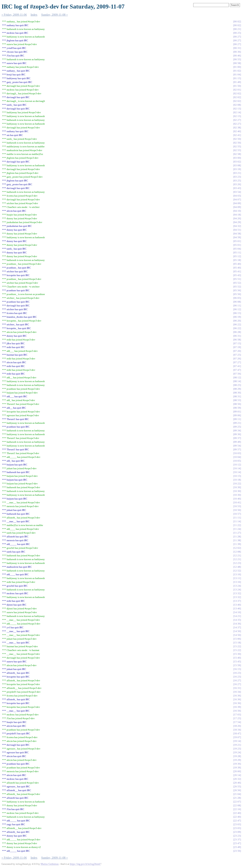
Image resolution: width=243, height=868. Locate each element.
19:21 (237, 744)
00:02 (237, 21)
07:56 (237, 373)
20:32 (237, 778)
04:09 (237, 203)
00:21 (237, 29)
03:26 (237, 184)
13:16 (237, 582)
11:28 (237, 536)
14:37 (237, 627)
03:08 (237, 165)
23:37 (237, 839)
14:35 (237, 619)
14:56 (237, 635)
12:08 (237, 551)
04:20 (237, 218)
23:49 (237, 847)
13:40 (237, 604)
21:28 (237, 797)
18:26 (237, 725)
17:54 (237, 722)
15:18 (237, 642)
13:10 (237, 574)
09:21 (237, 423)
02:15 (237, 116)
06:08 (237, 301)
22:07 (237, 801)
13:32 (237, 593)
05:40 (237, 263)
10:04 (237, 457)
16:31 (237, 688)
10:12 (237, 464)
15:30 (237, 654)
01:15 (237, 78)
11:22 (237, 525)
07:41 (237, 366)
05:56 (237, 290)
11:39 (237, 544)
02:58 (237, 154)
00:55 (237, 59)
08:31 (237, 396)
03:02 (237, 161)
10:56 (237, 510)
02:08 (237, 104)
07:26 (237, 358)
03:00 (237, 157)
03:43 (237, 188)
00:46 (237, 55)
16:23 (237, 672)
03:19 (237, 169)
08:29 (237, 388)
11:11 (237, 517)
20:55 (237, 786)
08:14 (237, 381)
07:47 (237, 369)
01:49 (237, 82)
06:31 (237, 335)
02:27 (237, 120)
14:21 (237, 616)
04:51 (237, 229)
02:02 (237, 93)
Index (34, 14)
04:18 (237, 214)
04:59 (237, 237)
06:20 (237, 320)
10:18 (237, 479)
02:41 (237, 135)
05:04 (237, 248)
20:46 (237, 782)
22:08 (237, 805)
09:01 (237, 411)
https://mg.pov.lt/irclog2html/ (85, 864)
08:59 (237, 407)
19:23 (237, 748)
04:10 (237, 210)
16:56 (237, 710)
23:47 (237, 843)
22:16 (237, 809)
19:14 (237, 741)
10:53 (237, 506)
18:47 (237, 733)
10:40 (237, 498)
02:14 (237, 112)
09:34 (237, 430)
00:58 (237, 63)
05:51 (237, 279)
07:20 (237, 351)
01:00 (237, 67)
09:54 (237, 445)
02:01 (237, 89)
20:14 (237, 775)
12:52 (237, 570)
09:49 (237, 441)
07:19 (237, 347)
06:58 (237, 339)
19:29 (237, 760)
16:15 (237, 669)
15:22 (237, 646)
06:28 (237, 332)
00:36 (237, 51)
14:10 (237, 612)
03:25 (237, 180)
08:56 (237, 404)
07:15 (237, 343)
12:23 (237, 563)
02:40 (237, 131)
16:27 (237, 680)
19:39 (237, 767)
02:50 (237, 138)
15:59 (237, 665)
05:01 (237, 241)
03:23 (237, 176)
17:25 (237, 718)
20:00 (237, 771)
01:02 (237, 70)
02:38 (237, 127)
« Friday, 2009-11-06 (14, 14)
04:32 (237, 226)
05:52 (237, 282)
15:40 (237, 657)
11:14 (237, 521)
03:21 (237, 173)
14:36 (237, 623)
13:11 (237, 578)
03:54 (237, 191)
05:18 (237, 260)
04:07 (237, 199)
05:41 (237, 271)
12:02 (237, 547)
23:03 (237, 824)
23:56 (237, 850)
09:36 (237, 434)
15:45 (237, 661)
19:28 (237, 756)
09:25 (237, 426)
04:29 (237, 222)
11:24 (237, 529)
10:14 (237, 468)
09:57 (237, 449)
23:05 (237, 828)
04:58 (237, 233)
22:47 (237, 820)
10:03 (237, 453)
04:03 (237, 195)
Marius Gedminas (50, 864)
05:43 (237, 275)
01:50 (237, 85)
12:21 (237, 555)
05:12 (237, 256)
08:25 (237, 385)
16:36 (237, 695)
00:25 (237, 32)
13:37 (237, 600)
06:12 (237, 309)
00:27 (237, 36)
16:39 (237, 707)
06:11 (237, 305)
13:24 (237, 585)
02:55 (237, 146)
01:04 (237, 74)
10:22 (237, 483)
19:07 (237, 737)
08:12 (237, 377)
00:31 (237, 48)
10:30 (237, 487)
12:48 (237, 566)
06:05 (237, 298)
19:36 (237, 763)
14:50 (237, 631)
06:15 (237, 313)
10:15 (237, 476)
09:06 (237, 415)
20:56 (237, 790)
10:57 (237, 513)
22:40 (237, 813)
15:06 (237, 638)
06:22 (237, 324)
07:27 (237, 362)
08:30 (237, 392)
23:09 (237, 832)
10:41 (237, 502)
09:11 (237, 419)
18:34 (237, 729)
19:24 (237, 752)
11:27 (237, 532)
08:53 (237, 400)
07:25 (237, 354)
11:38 (237, 540)
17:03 (237, 714)
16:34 (237, 691)
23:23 (237, 835)
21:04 (237, 794)
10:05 (237, 460)
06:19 (237, 316)
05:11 (237, 252)
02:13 (237, 108)
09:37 (237, 438)
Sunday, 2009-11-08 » (54, 14)
